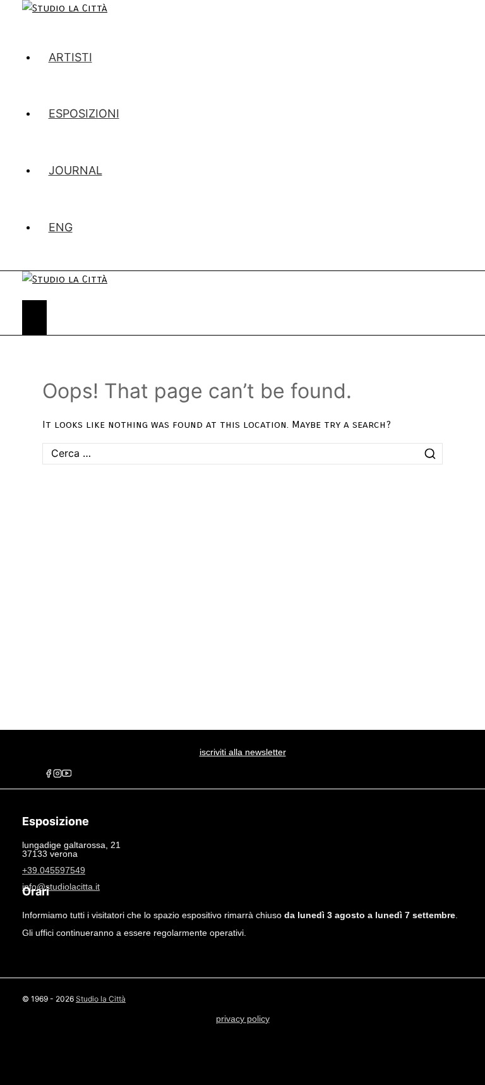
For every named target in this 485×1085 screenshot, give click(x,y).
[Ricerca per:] (242, 453)
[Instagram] (57, 775)
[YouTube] (66, 775)
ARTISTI (70, 57)
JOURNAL (75, 170)
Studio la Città (101, 998)
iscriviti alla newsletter (243, 752)
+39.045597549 (53, 870)
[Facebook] (48, 775)
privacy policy (243, 1019)
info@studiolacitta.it (61, 887)
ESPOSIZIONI (84, 113)
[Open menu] (34, 317)
